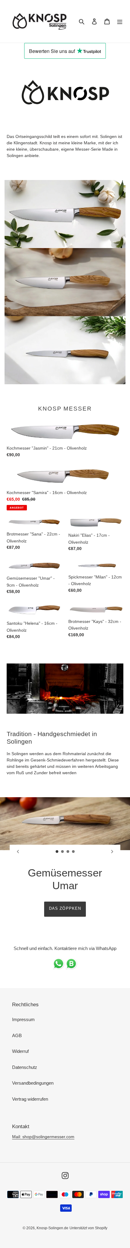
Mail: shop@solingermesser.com (43, 1136)
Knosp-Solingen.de (52, 1228)
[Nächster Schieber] (112, 851)
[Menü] (119, 21)
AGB (17, 1035)
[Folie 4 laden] (73, 851)
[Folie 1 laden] (57, 851)
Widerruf (20, 1051)
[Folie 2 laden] (62, 851)
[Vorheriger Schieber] (17, 851)
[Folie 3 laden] (68, 851)
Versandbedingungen (33, 1083)
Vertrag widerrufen (30, 1099)
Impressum (23, 1019)
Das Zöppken (65, 908)
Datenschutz (24, 1067)
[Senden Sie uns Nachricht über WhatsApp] (65, 968)
